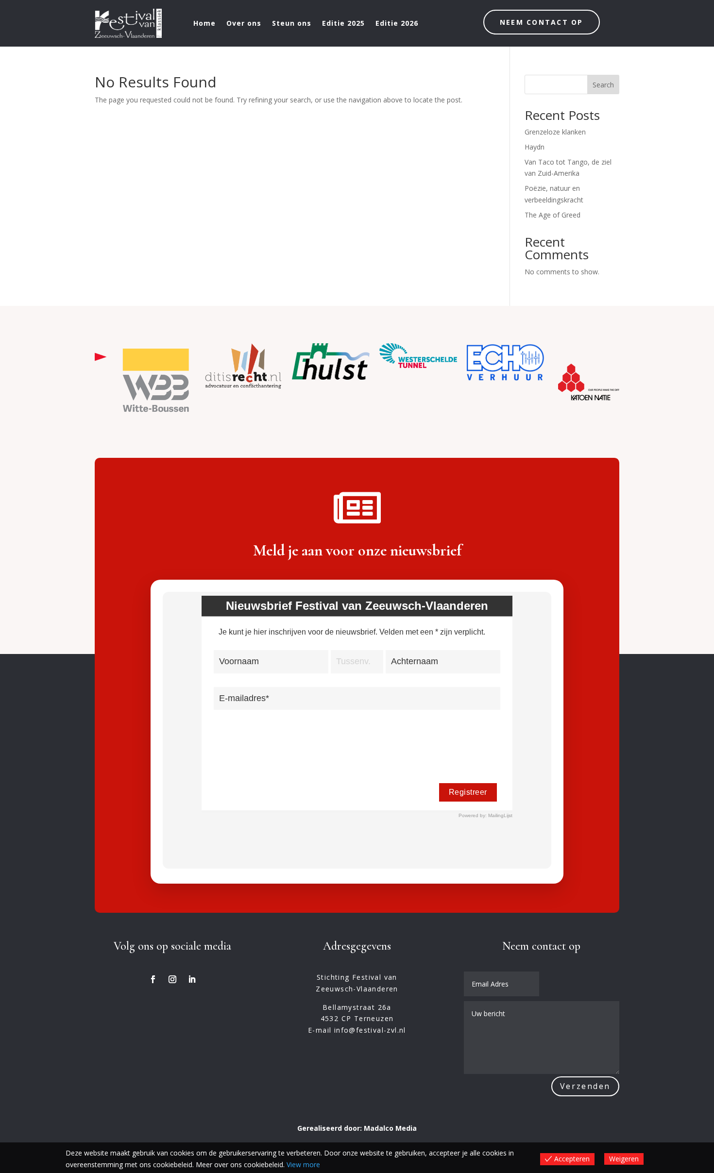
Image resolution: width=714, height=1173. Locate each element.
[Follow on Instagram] (172, 979)
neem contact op (541, 22)
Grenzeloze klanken (555, 131)
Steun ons (291, 23)
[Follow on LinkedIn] (192, 979)
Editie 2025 (343, 23)
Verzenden (585, 1086)
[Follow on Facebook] (153, 979)
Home (204, 23)
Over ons (243, 23)
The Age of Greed (552, 214)
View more (303, 1164)
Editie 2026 (396, 23)
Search (603, 84)
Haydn (534, 146)
